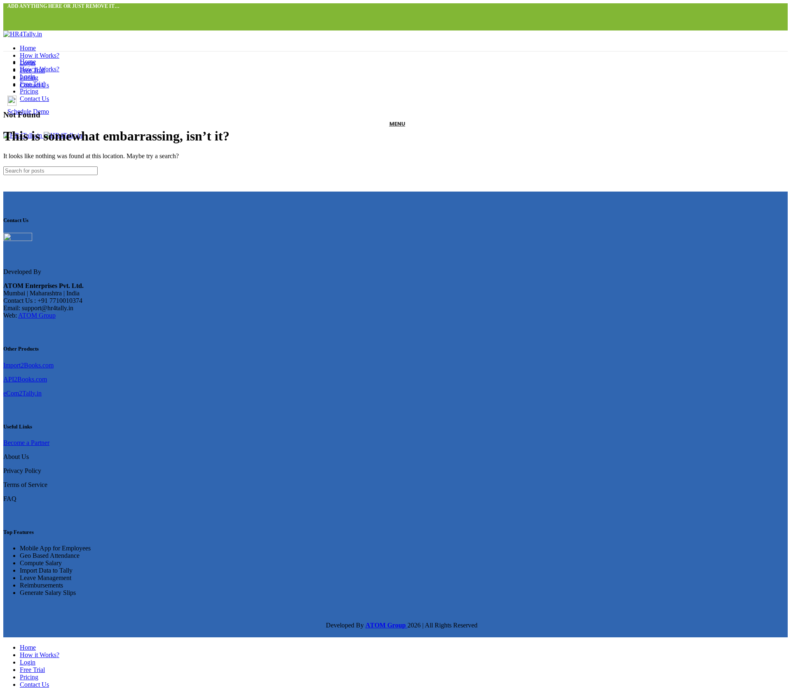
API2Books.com (25, 379)
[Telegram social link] (50, 14)
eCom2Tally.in (22, 393)
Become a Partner (26, 442)
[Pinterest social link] (31, 14)
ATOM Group (37, 315)
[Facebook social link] (12, 14)
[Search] (778, 170)
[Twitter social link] (21, 14)
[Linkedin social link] (40, 14)
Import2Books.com (28, 365)
